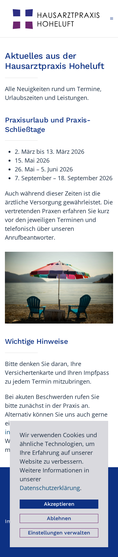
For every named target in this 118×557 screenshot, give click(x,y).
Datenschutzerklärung (50, 488)
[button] (111, 18)
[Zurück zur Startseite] (57, 18)
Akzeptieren (59, 504)
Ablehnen (59, 518)
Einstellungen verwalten (59, 533)
